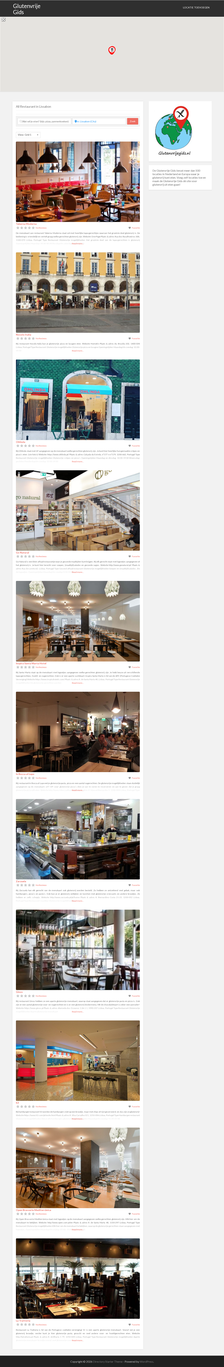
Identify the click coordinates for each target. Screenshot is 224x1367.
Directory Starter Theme (108, 1361)
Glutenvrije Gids (26, 8)
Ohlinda (20, 441)
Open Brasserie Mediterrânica (33, 1209)
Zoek (134, 121)
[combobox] (28, 135)
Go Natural (22, 552)
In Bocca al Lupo (25, 773)
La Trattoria (23, 1320)
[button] (112, 51)
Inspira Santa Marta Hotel (31, 663)
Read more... (78, 243)
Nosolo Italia (23, 334)
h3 (17, 1102)
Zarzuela (21, 881)
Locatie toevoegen (196, 7)
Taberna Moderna (26, 223)
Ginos (19, 991)
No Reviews (41, 227)
